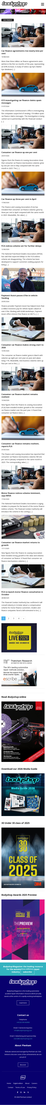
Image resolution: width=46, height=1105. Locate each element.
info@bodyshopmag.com (23, 1030)
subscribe (27, 972)
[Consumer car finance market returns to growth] (23, 538)
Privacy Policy (31, 1087)
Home (9, 1083)
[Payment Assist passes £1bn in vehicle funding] (23, 291)
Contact (10, 1087)
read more (23, 1003)
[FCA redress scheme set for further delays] (23, 241)
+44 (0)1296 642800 (23, 1022)
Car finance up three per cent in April (18, 199)
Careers (34, 1083)
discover (23, 1065)
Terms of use (20, 1087)
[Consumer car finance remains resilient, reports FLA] (23, 439)
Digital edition (18, 1083)
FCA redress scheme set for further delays (21, 246)
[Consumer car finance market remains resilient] (23, 390)
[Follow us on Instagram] (21, 1092)
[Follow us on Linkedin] (24, 1092)
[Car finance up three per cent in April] (23, 195)
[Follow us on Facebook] (17, 1092)
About (27, 1083)
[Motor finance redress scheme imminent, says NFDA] (23, 488)
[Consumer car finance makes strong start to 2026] (23, 340)
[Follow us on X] (28, 1092)
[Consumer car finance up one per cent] (23, 148)
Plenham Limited (26, 1097)
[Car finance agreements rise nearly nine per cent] (23, 46)
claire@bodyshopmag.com (23, 1039)
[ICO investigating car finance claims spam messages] (23, 96)
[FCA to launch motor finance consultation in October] (23, 587)
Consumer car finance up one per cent (19, 152)
